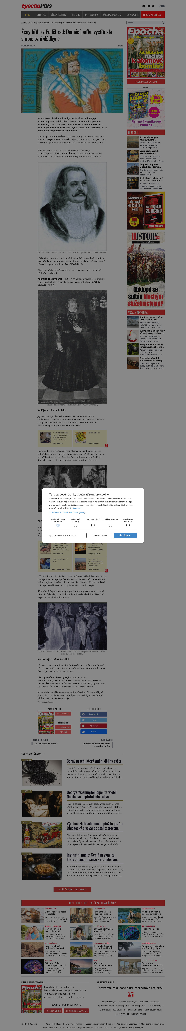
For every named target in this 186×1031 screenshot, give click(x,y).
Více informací (75, 508)
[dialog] (93, 515)
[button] (93, 512)
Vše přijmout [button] (125, 535)
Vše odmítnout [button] (99, 535)
